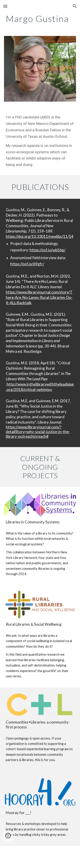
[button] (5, 6)
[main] (40, 18)
